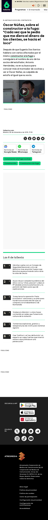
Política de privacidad (28, 490)
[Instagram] (17, 440)
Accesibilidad (25, 508)
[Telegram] (37, 433)
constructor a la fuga (21, 56)
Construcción (10, 163)
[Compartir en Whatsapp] (34, 139)
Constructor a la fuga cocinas (18, 159)
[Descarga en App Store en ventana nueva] (27, 414)
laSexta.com (8, 130)
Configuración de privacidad (31, 500)
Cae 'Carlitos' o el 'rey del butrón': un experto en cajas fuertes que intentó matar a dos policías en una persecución (28, 338)
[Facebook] (24, 433)
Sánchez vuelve (28, 1)
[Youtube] (31, 440)
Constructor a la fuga (29, 163)
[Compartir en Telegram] (38, 140)
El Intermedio (34, 10)
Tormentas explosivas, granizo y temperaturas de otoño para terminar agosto (29, 326)
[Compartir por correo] (43, 140)
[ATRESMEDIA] (24, 456)
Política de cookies (27, 493)
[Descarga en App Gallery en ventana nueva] (28, 421)
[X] (25, 139)
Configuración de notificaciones (26, 504)
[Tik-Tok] (24, 440)
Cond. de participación (28, 497)
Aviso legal (24, 487)
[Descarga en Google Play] (28, 407)
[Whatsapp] (31, 433)
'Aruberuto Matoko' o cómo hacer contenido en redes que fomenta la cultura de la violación (27, 314)
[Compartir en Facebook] (30, 139)
